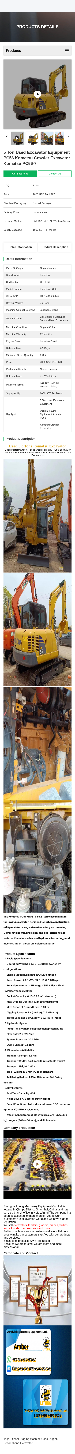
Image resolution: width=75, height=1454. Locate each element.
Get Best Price (20, 173)
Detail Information (20, 247)
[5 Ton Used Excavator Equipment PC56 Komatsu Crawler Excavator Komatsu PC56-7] (37, 94)
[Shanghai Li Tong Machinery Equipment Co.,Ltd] (37, 1164)
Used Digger (49, 1438)
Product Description (55, 247)
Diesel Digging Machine (26, 1438)
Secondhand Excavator (17, 1443)
